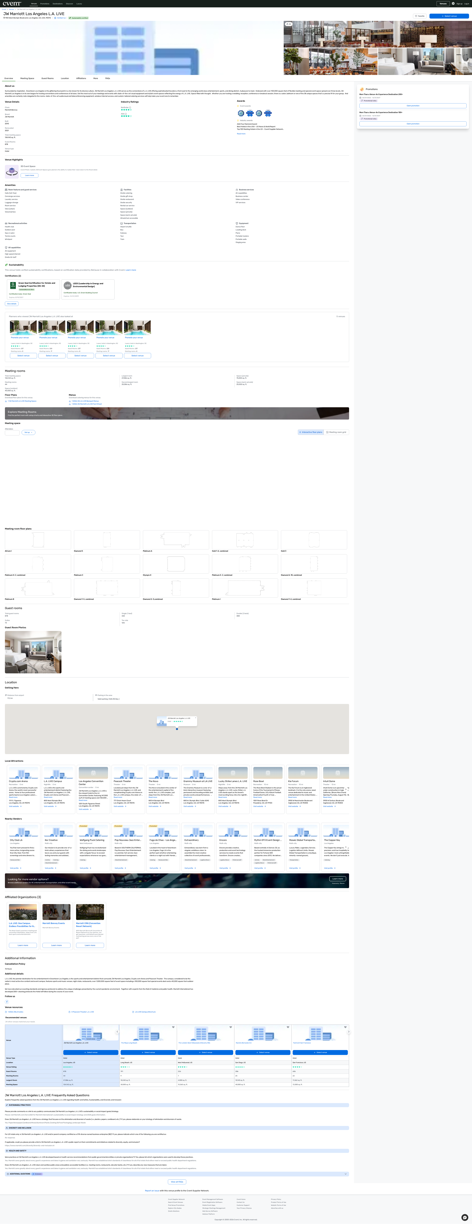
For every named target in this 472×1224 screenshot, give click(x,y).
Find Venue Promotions (176, 1205)
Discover (69, 4)
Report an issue (152, 1190)
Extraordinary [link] (191, 840)
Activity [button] (47, 860)
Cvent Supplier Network (176, 1199)
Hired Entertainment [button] (51, 863)
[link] (23, 831)
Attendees (9, 429)
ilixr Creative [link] (51, 840)
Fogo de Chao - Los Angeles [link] (163, 840)
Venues (34, 4)
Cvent (4, 9)
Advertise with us (277, 1208)
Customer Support (243, 1205)
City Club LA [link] (16, 840)
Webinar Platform (208, 1214)
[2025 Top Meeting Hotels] (259, 113)
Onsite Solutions (173, 1211)
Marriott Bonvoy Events (54, 923)
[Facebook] (7, 1002)
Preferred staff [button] (237, 860)
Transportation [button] (294, 860)
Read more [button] (13, 797)
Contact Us (240, 1202)
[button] (141, 48)
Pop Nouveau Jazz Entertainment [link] (128, 840)
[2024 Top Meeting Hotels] (250, 113)
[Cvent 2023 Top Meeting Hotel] (268, 113)
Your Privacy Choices (244, 1208)
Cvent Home (241, 1199)
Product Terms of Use (278, 1202)
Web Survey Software (210, 1211)
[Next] (346, 789)
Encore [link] (223, 840)
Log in (466, 4)
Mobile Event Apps (208, 1205)
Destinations (58, 4)
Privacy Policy (276, 1199)
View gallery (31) (462, 71)
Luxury (79, 4)
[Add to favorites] (173, 1027)
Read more (241, 134)
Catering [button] (55, 860)
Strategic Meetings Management (213, 1208)
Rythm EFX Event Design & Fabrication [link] (268, 840)
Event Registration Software (212, 1202)
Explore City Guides (175, 1208)
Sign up (459, 4)
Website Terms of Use (278, 1205)
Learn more (131, 270)
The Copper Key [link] (332, 840)
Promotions (44, 4)
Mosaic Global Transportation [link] (303, 840)
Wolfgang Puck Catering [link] (92, 840)
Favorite (421, 16)
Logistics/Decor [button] (205, 860)
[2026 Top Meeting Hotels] (241, 113)
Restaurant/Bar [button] (15, 860)
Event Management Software (212, 1199)
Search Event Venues (175, 1202)
